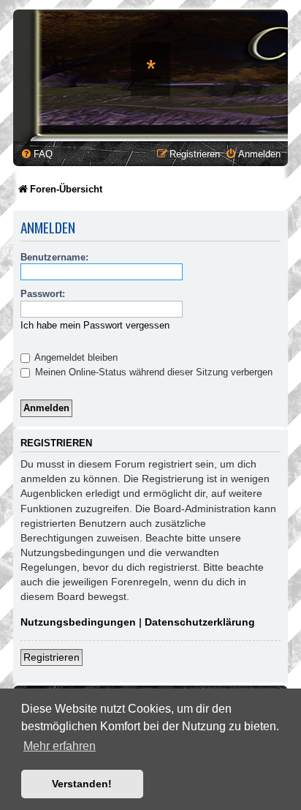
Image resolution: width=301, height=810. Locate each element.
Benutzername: (54, 257)
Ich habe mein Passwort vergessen (94, 325)
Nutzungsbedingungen (78, 622)
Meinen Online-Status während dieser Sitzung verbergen (152, 372)
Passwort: (42, 293)
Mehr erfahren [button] (59, 746)
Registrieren (51, 657)
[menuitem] (36, 154)
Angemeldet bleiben (75, 357)
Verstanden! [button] (82, 784)
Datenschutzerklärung (200, 622)
